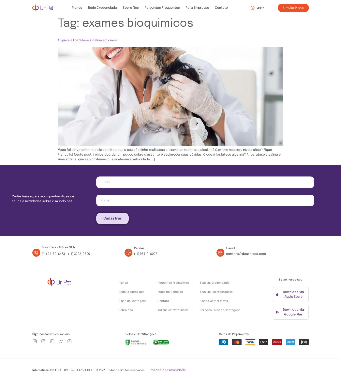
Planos (77, 7)
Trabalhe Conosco (170, 292)
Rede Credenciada (102, 7)
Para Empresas (197, 7)
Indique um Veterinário (172, 310)
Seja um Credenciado (215, 282)
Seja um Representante (216, 292)
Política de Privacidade (168, 370)
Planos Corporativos (214, 301)
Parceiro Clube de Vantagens (220, 310)
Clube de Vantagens (132, 301)
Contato (221, 7)
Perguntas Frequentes (162, 7)
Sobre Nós (131, 7)
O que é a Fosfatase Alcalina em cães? (88, 40)
